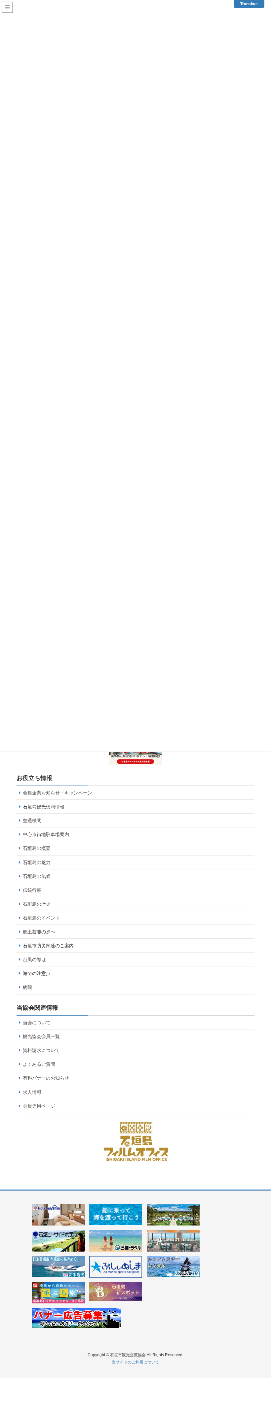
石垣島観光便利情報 (43, 806)
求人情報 (32, 1092)
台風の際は (34, 959)
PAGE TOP (265, 1361)
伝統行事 (32, 890)
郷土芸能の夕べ (39, 931)
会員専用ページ (39, 1106)
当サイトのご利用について (135, 1362)
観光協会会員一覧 (41, 1036)
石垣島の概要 (37, 848)
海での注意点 (37, 973)
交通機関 (32, 820)
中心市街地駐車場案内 (46, 834)
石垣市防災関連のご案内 (48, 945)
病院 (27, 987)
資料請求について (41, 1050)
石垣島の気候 (37, 876)
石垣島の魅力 (37, 862)
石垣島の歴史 (37, 904)
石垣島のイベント (41, 918)
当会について (37, 1022)
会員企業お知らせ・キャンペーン (57, 792)
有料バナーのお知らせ (46, 1078)
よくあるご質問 (39, 1064)
